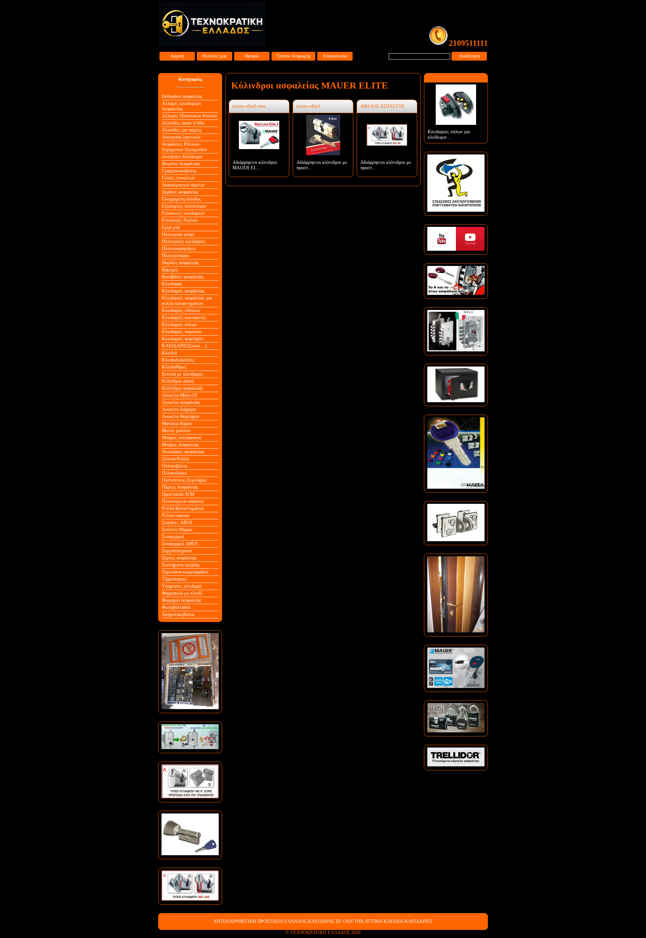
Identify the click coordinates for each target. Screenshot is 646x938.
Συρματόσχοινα (176, 550)
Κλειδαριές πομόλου (182, 331)
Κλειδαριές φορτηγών (183, 338)
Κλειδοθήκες (174, 367)
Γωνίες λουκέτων (178, 177)
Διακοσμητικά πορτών (183, 184)
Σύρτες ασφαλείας (179, 557)
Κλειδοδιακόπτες (178, 359)
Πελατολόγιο (174, 473)
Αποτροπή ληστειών (181, 137)
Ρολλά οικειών (176, 515)
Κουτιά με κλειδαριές (183, 374)
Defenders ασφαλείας (182, 96)
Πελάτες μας (214, 56)
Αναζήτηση (469, 56)
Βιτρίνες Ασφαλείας (181, 163)
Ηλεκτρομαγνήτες (179, 248)
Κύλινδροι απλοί (178, 381)
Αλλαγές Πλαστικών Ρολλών (189, 115)
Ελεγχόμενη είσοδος (181, 199)
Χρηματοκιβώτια (178, 614)
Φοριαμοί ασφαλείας (182, 600)
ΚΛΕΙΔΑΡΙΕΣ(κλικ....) (184, 345)
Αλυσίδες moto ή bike (183, 123)
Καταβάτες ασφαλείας (183, 276)
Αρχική (177, 56)
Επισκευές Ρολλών (180, 220)
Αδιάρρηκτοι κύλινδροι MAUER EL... (254, 165)
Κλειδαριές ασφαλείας (183, 290)
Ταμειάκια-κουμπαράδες (185, 572)
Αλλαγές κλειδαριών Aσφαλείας (181, 106)
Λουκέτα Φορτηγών (181, 416)
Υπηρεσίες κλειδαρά (181, 586)
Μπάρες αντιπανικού (181, 437)
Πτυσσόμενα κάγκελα (183, 501)
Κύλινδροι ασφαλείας (182, 388)
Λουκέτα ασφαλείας (181, 402)
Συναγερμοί (173, 536)
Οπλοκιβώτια (174, 465)
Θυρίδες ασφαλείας (180, 262)
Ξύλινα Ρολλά (175, 458)
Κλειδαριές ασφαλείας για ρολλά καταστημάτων (187, 301)
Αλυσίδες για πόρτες (182, 130)
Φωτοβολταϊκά (176, 607)
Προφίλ (252, 56)
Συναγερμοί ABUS (180, 543)
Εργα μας (171, 227)
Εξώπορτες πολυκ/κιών (184, 206)
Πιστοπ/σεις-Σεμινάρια (184, 480)
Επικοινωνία (335, 56)
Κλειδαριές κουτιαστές (184, 317)
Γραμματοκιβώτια (179, 170)
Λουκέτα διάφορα (179, 409)
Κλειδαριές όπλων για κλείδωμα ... (449, 134)
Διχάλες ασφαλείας (180, 192)
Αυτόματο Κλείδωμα (182, 156)
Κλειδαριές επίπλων (181, 310)
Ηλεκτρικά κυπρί (178, 234)
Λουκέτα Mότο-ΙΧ (180, 395)
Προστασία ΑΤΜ (178, 494)
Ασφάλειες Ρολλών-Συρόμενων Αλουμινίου (184, 147)
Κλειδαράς (172, 283)
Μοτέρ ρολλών (176, 430)
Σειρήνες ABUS (177, 522)
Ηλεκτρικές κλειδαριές (184, 241)
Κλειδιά (169, 352)
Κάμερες (170, 269)
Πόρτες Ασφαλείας (180, 487)
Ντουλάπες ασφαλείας (183, 451)
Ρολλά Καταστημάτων (183, 508)
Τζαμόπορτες (174, 579)
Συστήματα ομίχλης (181, 564)
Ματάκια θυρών (177, 423)
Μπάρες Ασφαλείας (180, 444)
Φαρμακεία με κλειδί (182, 593)
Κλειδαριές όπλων (179, 324)
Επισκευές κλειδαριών (183, 213)
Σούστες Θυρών (177, 529)
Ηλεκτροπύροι (175, 255)
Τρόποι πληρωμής (293, 56)
